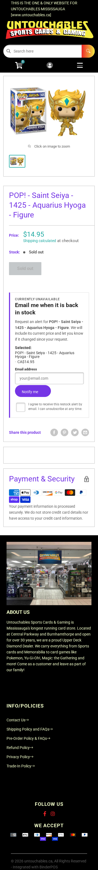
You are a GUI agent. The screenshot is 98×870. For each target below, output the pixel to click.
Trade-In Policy (19, 766)
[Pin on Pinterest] (64, 432)
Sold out (25, 268)
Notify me (30, 392)
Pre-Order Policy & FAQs (27, 738)
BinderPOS (48, 867)
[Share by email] (85, 432)
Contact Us (16, 720)
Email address (26, 369)
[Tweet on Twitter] (75, 432)
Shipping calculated (39, 241)
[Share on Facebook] (54, 432)
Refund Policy (18, 747)
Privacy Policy (18, 757)
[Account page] (50, 65)
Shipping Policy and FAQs (28, 729)
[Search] (88, 51)
